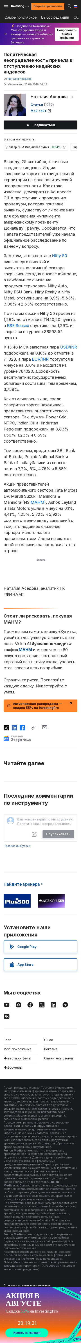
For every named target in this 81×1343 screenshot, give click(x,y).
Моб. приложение (18, 1049)
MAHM (37, 502)
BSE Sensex (18, 325)
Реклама (50, 1049)
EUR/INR (40, 359)
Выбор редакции (55, 17)
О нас (48, 1040)
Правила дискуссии (17, 846)
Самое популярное (20, 17)
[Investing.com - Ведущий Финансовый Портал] (20, 6)
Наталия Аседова (49, 96)
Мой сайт (39, 111)
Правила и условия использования (27, 1285)
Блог (7, 1040)
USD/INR (68, 347)
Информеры (13, 1067)
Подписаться (43, 125)
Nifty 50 (59, 255)
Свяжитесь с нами (58, 1058)
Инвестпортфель (17, 1058)
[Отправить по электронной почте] (44, 727)
